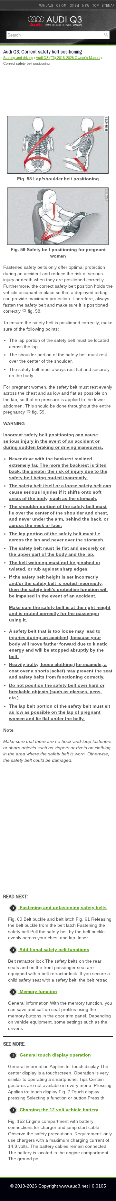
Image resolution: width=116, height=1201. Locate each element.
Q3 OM (61, 5)
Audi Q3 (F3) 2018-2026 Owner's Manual (68, 58)
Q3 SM (74, 5)
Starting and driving (18, 58)
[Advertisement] (58, 90)
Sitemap (108, 5)
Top (95, 5)
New (85, 5)
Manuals (46, 5)
